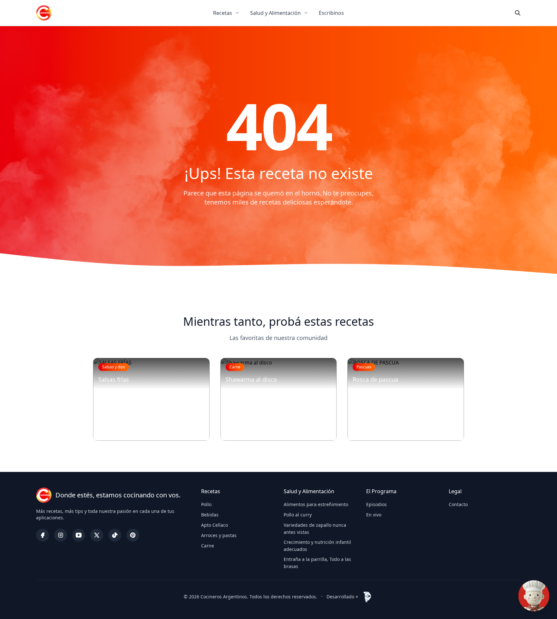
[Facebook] (42, 535)
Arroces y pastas (219, 535)
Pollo (206, 504)
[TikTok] (114, 535)
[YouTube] (78, 535)
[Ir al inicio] (44, 13)
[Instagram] (60, 535)
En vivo (373, 515)
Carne (207, 546)
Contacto (458, 504)
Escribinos (331, 12)
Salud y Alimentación (275, 12)
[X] (96, 535)
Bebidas (210, 515)
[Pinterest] (132, 535)
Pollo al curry (298, 515)
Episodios (376, 504)
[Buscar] (517, 13)
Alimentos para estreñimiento (316, 504)
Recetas (222, 12)
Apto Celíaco (214, 525)
